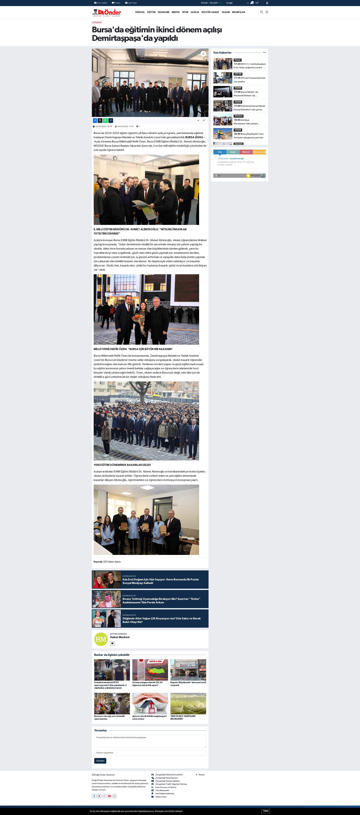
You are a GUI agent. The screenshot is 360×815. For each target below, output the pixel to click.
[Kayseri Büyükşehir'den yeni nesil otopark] (188, 670)
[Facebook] (94, 796)
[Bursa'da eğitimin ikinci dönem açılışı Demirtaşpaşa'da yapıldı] (150, 83)
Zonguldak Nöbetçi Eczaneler (169, 775)
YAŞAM (226, 12)
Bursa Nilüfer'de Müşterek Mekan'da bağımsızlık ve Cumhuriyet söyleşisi (247, 94)
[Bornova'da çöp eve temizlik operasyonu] (112, 703)
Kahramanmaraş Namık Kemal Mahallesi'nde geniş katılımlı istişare (249, 108)
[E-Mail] (112, 643)
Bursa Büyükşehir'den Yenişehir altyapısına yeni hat (249, 136)
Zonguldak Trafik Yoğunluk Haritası (171, 784)
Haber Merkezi (120, 637)
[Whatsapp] (114, 796)
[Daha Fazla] (110, 120)
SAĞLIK (195, 12)
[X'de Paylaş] (100, 120)
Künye (201, 775)
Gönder (100, 761)
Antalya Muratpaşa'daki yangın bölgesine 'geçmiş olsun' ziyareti (247, 122)
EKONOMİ (163, 12)
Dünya (237, 60)
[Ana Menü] (267, 12)
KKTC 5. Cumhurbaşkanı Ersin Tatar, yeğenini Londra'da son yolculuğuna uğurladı (250, 66)
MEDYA (176, 12)
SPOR (185, 12)
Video (117, 3)
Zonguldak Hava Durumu (166, 778)
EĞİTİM (151, 12)
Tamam (265, 811)
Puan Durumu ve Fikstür (165, 787)
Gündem (97, 22)
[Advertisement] (79, 63)
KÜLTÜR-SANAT (210, 12)
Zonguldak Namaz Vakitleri (167, 781)
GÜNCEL (140, 12)
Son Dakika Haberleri (164, 793)
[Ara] (261, 12)
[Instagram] (104, 796)
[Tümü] (264, 53)
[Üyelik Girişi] (266, 3)
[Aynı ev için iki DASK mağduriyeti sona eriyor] (150, 703)
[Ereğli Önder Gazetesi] (106, 12)
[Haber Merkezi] (101, 639)
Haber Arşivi (160, 797)
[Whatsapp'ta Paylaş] (105, 120)
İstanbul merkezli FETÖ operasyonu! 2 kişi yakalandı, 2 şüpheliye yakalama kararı (110, 685)
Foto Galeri (102, 3)
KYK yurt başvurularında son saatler (249, 80)
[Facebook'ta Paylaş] (95, 120)
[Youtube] (109, 796)
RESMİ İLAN (238, 12)
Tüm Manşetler (162, 790)
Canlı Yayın (132, 3)
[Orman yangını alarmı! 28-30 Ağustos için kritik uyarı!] (150, 670)
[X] (99, 796)
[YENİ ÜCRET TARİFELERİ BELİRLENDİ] (188, 703)
